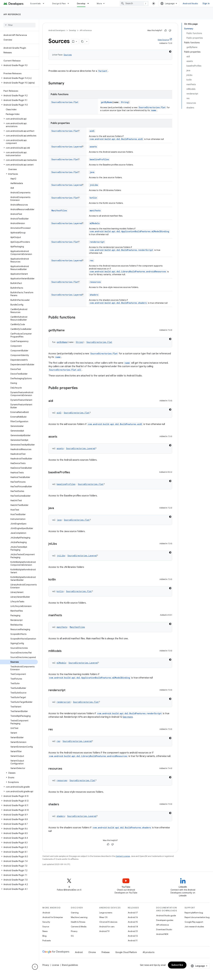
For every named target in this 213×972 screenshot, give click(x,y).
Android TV (104, 931)
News (45, 931)
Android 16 (133, 917)
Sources (68, 54)
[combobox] (134, 3)
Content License (123, 856)
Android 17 (133, 912)
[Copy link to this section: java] (57, 508)
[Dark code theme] (170, 51)
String (124, 102)
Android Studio (190, 3)
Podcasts (46, 940)
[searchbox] (19, 25)
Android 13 (133, 931)
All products (148, 952)
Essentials (35, 3)
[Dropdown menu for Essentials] (45, 3)
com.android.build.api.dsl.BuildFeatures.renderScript (121, 250)
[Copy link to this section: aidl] (56, 401)
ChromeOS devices (108, 922)
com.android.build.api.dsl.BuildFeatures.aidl (116, 139)
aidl (92, 131)
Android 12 (133, 936)
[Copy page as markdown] (82, 41)
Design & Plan (59, 3)
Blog (44, 936)
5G (72, 936)
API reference (12, 14)
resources (95, 282)
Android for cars (106, 926)
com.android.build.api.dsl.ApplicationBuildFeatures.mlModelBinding (129, 231)
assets (93, 146)
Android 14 (133, 926)
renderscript (97, 241)
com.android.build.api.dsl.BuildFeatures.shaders (118, 302)
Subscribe (177, 965)
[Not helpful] (170, 30)
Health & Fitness (78, 922)
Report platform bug (194, 912)
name (153, 110)
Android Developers (56, 30)
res (91, 260)
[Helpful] (165, 30)
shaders (94, 294)
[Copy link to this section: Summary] (67, 83)
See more (128, 717)
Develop (81, 3)
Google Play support (194, 922)
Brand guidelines (70, 965)
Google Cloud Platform (126, 952)
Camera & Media (78, 926)
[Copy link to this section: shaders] (62, 804)
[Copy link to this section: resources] (65, 769)
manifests (95, 210)
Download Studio (164, 929)
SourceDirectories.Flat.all (65, 369)
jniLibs (94, 185)
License (55, 965)
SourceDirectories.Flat (64, 102)
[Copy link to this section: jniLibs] (60, 544)
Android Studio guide (166, 915)
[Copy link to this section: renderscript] (68, 690)
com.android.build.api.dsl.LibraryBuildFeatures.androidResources (128, 271)
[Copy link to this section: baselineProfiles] (73, 472)
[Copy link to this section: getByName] (67, 330)
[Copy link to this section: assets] (60, 437)
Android (46, 912)
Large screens (105, 912)
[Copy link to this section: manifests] (65, 615)
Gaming (75, 912)
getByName (106, 102)
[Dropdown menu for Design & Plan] (69, 3)
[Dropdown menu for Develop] (89, 3)
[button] (19, 65)
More (99, 3)
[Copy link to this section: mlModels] (64, 651)
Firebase (106, 952)
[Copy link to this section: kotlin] (59, 579)
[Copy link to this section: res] (56, 729)
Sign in (206, 3)
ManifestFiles (59, 210)
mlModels (95, 223)
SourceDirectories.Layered (66, 146)
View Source (163, 39)
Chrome (92, 952)
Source (45, 926)
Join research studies (194, 926)
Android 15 (133, 922)
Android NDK (162, 934)
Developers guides (164, 920)
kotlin (93, 197)
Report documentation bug (197, 917)
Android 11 (133, 940)
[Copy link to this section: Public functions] (78, 317)
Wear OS (103, 917)
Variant (102, 71)
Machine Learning (79, 917)
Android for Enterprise (52, 917)
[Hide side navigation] (35, 967)
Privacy (74, 931)
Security (46, 922)
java (92, 172)
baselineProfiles (99, 159)
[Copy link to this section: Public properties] (80, 388)
